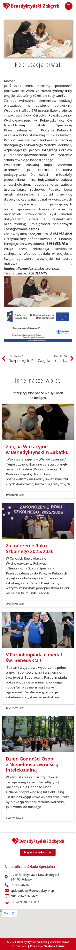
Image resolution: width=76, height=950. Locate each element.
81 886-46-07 (20, 885)
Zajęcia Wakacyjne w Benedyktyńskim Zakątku (37, 449)
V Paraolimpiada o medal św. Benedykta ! (34, 657)
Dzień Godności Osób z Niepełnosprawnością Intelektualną (32, 764)
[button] (68, 6)
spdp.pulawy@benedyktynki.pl (33, 890)
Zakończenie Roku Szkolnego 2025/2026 (30, 548)
